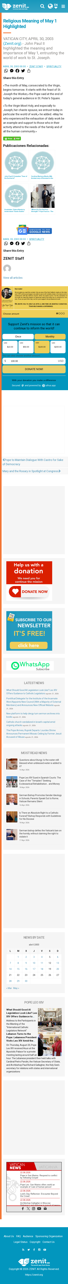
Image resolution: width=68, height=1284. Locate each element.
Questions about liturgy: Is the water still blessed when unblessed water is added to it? (40, 763)
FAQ (18, 1236)
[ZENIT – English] (19, 6)
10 (34, 963)
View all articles (13, 277)
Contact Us (49, 1241)
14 (10, 969)
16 (26, 969)
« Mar (9, 988)
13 (57, 963)
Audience (28, 1236)
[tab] (20, 1166)
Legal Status (21, 1241)
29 (18, 981)
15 (18, 969)
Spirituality (54, 66)
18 (42, 969)
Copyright (35, 1241)
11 (42, 963)
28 (10, 981)
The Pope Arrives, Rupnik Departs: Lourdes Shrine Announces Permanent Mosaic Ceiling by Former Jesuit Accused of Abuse (34, 733)
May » (16, 988)
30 (26, 981)
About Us (9, 1236)
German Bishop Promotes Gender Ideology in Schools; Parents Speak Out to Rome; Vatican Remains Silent (40, 798)
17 (34, 969)
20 (57, 969)
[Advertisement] (34, 433)
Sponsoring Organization (49, 1236)
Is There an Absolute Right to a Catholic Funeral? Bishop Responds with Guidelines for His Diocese (40, 816)
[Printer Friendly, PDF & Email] (12, 138)
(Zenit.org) (12, 43)
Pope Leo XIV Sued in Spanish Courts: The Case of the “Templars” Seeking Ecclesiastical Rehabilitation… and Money (40, 780)
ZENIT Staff (36, 66)
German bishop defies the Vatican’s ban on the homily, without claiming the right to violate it (40, 833)
